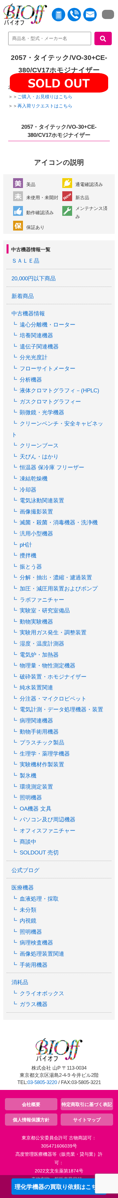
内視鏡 (28, 921)
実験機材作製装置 (42, 764)
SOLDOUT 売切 (39, 853)
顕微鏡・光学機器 (42, 412)
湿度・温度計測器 (42, 644)
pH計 (26, 545)
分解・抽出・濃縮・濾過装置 (56, 577)
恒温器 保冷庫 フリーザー (52, 467)
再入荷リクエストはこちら (44, 105)
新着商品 (22, 296)
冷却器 (28, 490)
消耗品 (19, 982)
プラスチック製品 (42, 742)
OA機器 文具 (35, 809)
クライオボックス (42, 993)
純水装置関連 (36, 687)
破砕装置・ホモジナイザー (53, 677)
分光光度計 (34, 357)
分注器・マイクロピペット (53, 699)
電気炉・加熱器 (39, 655)
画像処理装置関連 (42, 954)
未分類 (28, 910)
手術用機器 (34, 965)
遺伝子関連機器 (39, 347)
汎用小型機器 (36, 534)
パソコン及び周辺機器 (47, 819)
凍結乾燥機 (34, 479)
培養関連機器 (36, 335)
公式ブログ (25, 870)
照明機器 (31, 798)
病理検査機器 (36, 943)
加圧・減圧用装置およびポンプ (59, 589)
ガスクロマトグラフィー (50, 402)
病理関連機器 (36, 721)
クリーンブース (39, 445)
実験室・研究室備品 (45, 611)
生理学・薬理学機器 (45, 754)
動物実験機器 (36, 622)
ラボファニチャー (42, 600)
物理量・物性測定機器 (47, 666)
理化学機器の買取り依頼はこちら (59, 1187)
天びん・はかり (39, 457)
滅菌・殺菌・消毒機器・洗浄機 (59, 522)
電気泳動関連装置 (42, 500)
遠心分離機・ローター (47, 325)
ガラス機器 (34, 1004)
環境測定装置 (36, 787)
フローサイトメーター (47, 368)
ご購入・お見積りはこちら (44, 96)
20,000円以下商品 (33, 278)
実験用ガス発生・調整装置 (53, 632)
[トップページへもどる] (23, 15)
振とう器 (31, 567)
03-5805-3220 (42, 1082)
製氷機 (28, 776)
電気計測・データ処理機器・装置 (61, 709)
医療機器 (22, 888)
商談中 (28, 842)
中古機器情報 (28, 313)
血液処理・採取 (39, 899)
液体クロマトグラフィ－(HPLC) (59, 390)
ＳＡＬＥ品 (25, 261)
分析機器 (31, 380)
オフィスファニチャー (47, 831)
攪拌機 (28, 555)
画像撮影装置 (36, 512)
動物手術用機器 (39, 732)
